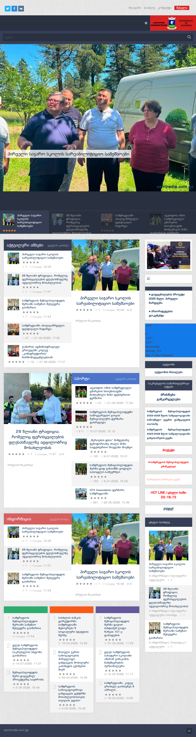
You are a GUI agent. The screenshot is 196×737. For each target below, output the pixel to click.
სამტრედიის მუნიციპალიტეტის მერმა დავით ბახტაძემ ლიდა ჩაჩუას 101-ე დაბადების (116, 626)
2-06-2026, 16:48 (28, 687)
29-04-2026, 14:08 (74, 677)
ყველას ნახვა (59, 519)
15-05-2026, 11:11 (120, 674)
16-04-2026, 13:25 (120, 698)
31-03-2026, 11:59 (120, 643)
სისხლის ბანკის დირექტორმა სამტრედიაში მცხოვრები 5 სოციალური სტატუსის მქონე (73, 626)
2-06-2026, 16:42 (74, 708)
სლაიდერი (178, 575)
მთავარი (135, 8)
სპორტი (172, 615)
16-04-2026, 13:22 (74, 643)
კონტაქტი (165, 8)
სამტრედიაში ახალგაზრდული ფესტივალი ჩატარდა (43, 327)
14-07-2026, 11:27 (28, 663)
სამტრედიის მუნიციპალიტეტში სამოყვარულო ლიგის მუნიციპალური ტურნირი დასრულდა (111, 417)
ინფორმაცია (160, 575)
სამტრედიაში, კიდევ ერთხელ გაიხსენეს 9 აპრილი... (119, 686)
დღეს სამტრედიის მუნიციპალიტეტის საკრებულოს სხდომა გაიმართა (27, 650)
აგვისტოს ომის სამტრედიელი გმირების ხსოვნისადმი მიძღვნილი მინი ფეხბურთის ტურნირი (110, 393)
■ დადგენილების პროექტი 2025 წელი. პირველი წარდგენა (167, 299)
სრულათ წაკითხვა (88, 320)
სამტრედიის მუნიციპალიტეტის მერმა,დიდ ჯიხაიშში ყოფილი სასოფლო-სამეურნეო (111, 468)
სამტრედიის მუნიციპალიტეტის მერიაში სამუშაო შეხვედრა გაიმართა (43, 304)
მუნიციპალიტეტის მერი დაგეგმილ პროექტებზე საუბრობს (28, 676)
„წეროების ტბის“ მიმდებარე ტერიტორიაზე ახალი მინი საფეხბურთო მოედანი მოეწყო (111, 443)
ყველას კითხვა (58, 245)
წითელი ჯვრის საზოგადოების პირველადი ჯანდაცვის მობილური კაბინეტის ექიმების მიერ (73, 660)
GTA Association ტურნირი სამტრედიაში (107, 491)
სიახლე (149, 8)
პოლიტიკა (178, 642)
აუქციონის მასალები (168, 372)
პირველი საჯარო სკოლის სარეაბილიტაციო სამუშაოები (42, 256)
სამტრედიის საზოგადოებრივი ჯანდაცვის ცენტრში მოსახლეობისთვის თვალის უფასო (72, 693)
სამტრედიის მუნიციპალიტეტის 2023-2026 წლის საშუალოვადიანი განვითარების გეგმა (168, 433)
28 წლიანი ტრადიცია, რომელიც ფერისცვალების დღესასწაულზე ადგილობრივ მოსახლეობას (45, 279)
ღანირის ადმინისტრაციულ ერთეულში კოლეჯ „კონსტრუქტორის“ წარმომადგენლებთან (41, 352)
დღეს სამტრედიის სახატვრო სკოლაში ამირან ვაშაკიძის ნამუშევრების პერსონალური (118, 659)
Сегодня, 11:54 (25, 636)
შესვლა (181, 8)
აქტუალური (157, 580)
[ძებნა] (189, 37)
